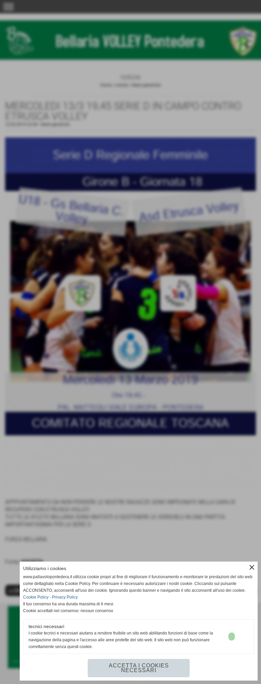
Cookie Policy (36, 597)
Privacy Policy (65, 597)
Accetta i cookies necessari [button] (139, 668)
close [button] (252, 567)
